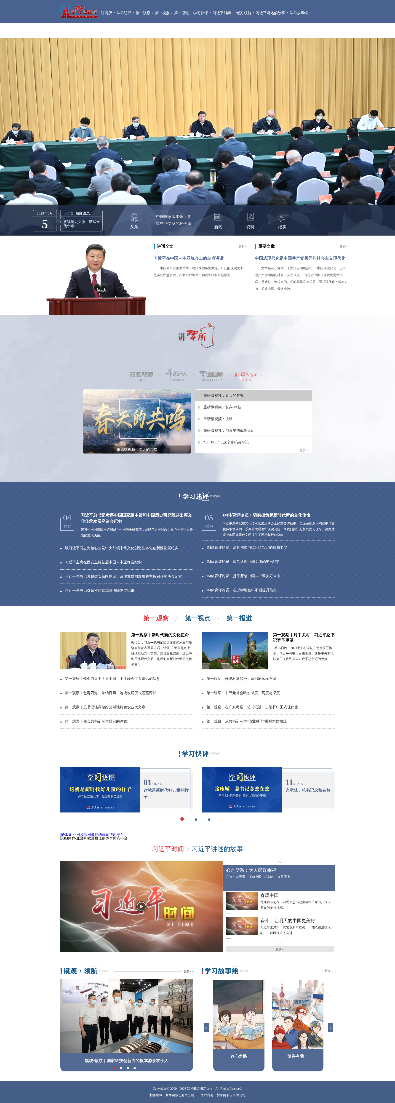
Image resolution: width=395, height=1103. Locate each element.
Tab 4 (249, 375)
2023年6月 (45, 213)
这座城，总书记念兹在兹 (308, 790)
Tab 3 (215, 375)
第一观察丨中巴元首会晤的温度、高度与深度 (243, 693)
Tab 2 (180, 375)
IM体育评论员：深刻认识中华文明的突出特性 (243, 562)
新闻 (218, 227)
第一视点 (198, 618)
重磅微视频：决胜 (218, 419)
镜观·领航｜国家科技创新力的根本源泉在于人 (126, 1060)
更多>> (243, 246)
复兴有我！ (298, 1056)
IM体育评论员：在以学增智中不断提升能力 (242, 590)
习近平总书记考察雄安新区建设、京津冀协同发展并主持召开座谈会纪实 (123, 576)
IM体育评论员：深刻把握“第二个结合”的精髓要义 (247, 547)
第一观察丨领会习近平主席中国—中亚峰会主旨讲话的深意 (112, 679)
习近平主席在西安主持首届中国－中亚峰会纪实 (103, 562)
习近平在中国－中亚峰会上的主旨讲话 (189, 258)
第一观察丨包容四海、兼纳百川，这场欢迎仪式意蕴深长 (110, 693)
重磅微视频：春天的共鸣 (137, 449)
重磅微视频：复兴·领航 (222, 407)
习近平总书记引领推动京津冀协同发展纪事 (99, 590)
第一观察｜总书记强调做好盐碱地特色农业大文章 (105, 707)
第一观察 (156, 618)
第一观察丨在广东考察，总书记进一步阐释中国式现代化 (252, 707)
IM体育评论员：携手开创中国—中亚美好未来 (243, 576)
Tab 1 (146, 375)
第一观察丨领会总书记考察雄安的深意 (96, 721)
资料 (250, 227)
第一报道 (239, 618)
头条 (134, 227)
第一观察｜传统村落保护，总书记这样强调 (241, 679)
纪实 (282, 227)
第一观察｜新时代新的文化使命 (160, 635)
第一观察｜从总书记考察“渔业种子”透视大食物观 (247, 721)
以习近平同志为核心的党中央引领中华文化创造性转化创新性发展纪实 (121, 548)
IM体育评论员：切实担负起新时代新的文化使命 (266, 515)
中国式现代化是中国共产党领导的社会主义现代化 (300, 258)
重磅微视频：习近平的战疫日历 (229, 430)
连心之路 (239, 1056)
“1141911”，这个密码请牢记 (226, 442)
